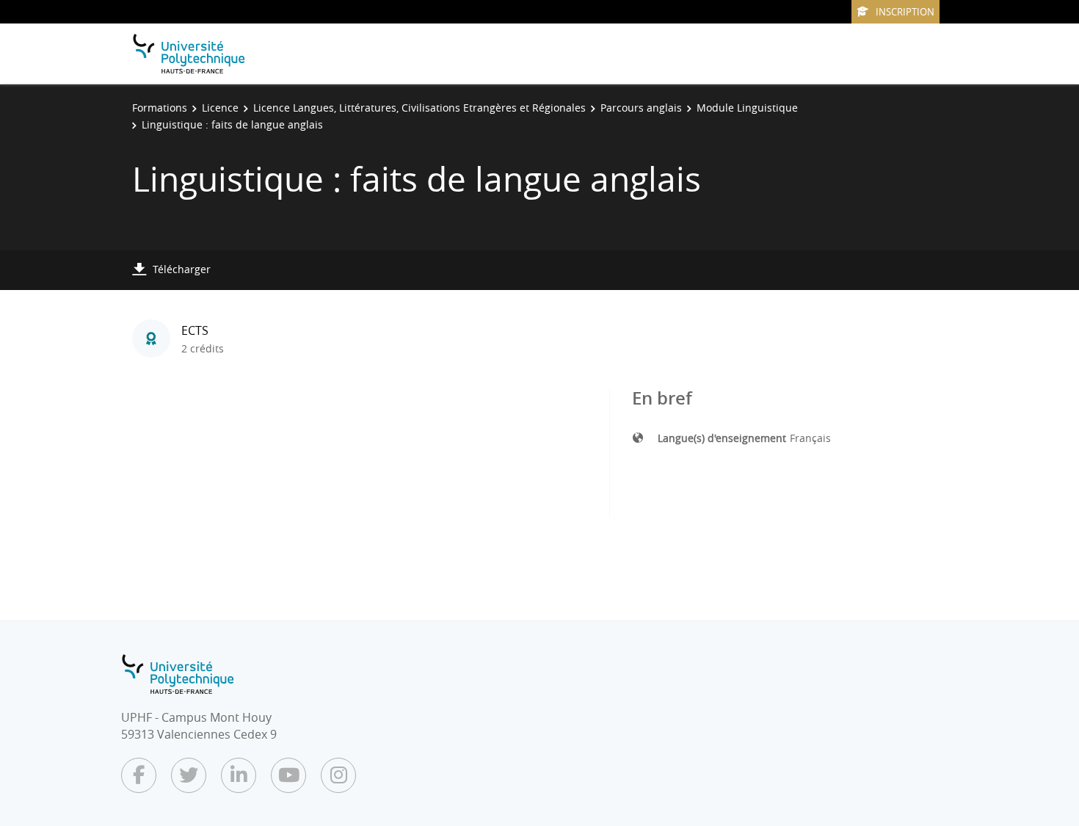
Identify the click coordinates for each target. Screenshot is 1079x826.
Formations (159, 108)
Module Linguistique (747, 108)
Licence (220, 108)
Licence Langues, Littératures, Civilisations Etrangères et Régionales (419, 108)
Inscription (905, 11)
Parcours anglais (641, 108)
